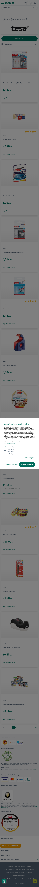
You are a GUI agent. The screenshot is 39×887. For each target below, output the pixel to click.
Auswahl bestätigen (12, 464)
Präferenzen (10, 449)
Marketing (10, 454)
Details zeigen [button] (29, 458)
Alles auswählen (27, 464)
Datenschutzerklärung (9, 443)
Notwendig (10, 447)
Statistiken (10, 451)
